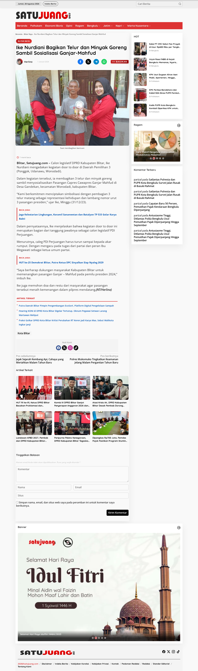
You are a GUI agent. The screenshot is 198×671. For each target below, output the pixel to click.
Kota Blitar (24, 333)
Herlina (28, 61)
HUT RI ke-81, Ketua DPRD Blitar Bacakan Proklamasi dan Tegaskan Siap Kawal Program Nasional (33, 404)
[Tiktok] (76, 347)
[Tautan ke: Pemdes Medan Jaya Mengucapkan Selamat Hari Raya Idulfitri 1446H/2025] (99, 587)
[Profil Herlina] (19, 61)
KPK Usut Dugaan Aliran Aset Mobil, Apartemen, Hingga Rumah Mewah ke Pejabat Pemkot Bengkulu (163, 76)
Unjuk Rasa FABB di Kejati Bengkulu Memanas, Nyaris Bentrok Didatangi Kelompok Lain (163, 61)
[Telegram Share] (96, 61)
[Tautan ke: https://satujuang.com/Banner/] (179, 528)
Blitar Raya (28, 34)
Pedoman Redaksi (130, 663)
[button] (180, 3)
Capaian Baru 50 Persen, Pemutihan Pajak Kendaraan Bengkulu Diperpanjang (156, 207)
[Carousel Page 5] (163, 158)
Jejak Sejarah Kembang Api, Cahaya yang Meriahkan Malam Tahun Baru (40, 359)
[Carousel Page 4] (160, 158)
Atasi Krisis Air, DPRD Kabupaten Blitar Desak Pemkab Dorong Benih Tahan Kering (110, 404)
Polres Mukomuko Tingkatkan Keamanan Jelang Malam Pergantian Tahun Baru (94, 359)
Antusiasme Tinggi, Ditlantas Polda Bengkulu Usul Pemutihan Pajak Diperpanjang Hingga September (156, 220)
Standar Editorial (161, 663)
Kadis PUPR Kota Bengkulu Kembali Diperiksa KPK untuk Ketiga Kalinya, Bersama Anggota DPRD (163, 107)
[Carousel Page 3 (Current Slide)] (157, 158)
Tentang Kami (24, 666)
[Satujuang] (43, 15)
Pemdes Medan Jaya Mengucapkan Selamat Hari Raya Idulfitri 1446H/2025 (59, 634)
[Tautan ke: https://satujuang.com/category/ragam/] (179, 125)
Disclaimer (47, 663)
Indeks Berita (61, 663)
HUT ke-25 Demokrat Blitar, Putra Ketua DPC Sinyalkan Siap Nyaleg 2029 (61, 262)
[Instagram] (70, 347)
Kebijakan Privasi (100, 663)
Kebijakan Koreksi (80, 663)
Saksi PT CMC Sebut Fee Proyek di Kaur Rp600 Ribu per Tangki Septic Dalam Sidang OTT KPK (164, 46)
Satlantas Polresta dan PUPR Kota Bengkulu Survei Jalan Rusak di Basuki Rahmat (157, 183)
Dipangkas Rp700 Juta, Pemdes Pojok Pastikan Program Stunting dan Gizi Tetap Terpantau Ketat (110, 439)
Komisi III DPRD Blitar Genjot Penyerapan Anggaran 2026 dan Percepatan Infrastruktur (71, 404)
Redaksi (146, 663)
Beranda (18, 34)
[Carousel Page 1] (151, 158)
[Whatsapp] (104, 61)
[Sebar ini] (80, 61)
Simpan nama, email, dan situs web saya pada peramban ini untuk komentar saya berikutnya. (65, 504)
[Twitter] (64, 347)
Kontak (115, 663)
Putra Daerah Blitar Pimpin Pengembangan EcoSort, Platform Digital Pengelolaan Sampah (66, 305)
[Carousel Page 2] (154, 158)
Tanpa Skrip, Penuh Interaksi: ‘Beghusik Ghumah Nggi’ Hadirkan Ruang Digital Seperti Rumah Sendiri (156, 153)
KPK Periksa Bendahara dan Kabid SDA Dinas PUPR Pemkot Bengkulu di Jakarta (164, 92)
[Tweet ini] (88, 61)
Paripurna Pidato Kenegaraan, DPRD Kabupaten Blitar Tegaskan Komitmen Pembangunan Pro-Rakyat (71, 439)
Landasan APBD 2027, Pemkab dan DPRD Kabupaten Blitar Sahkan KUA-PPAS (32, 439)
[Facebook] (58, 347)
